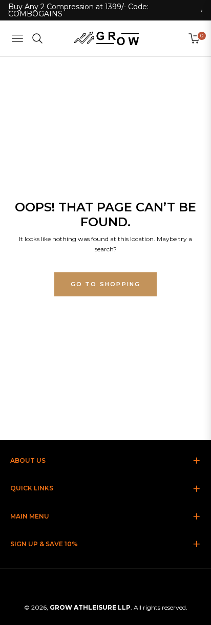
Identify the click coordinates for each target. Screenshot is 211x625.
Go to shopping (106, 284)
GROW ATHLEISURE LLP (90, 607)
